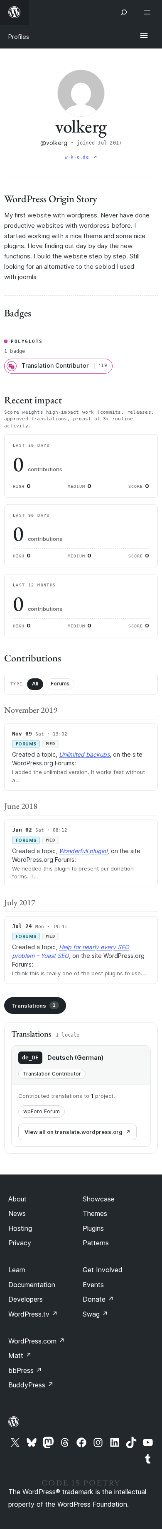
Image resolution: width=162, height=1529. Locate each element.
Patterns (96, 1243)
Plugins (93, 1228)
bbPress (25, 1370)
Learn (16, 1270)
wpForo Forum (41, 1111)
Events (93, 1285)
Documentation (31, 1285)
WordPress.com (36, 1341)
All (35, 683)
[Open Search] (123, 12)
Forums (60, 683)
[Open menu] (148, 12)
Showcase (99, 1199)
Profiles (18, 36)
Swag (95, 1314)
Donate (98, 1299)
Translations (33, 1005)
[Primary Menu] (143, 36)
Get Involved (103, 1270)
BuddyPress (31, 1385)
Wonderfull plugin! (83, 850)
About (17, 1199)
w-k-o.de (78, 157)
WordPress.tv (33, 1314)
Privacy (19, 1243)
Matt (20, 1355)
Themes (95, 1213)
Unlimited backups (84, 754)
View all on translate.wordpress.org (74, 1132)
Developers (25, 1299)
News (17, 1213)
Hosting (20, 1228)
